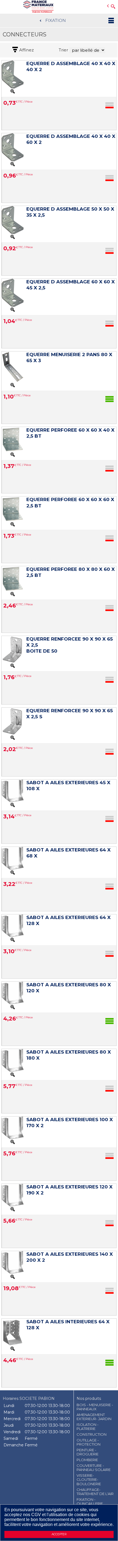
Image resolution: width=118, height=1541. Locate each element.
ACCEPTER (59, 1534)
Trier (63, 50)
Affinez (26, 50)
